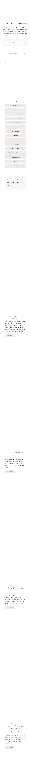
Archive (15, 105)
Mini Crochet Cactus (15, 452)
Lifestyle (15, 135)
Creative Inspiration (15, 122)
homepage (6, 31)
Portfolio (15, 144)
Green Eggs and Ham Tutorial (15, 589)
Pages (15, 140)
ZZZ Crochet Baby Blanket (15, 317)
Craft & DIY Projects (15, 118)
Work (15, 161)
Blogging (15, 114)
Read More (10, 335)
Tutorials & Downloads (15, 153)
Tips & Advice (16, 148)
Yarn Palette (15, 166)
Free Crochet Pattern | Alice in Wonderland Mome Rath (15, 726)
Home (15, 127)
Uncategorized (15, 157)
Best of (16, 109)
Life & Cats (15, 131)
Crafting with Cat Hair (15, 9)
